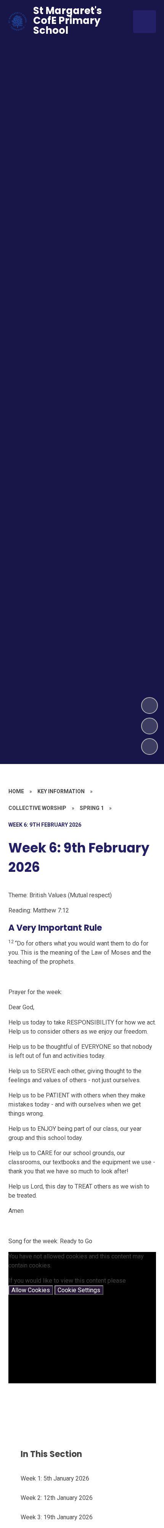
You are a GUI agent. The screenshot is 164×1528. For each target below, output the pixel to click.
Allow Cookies (30, 1290)
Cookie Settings (79, 1290)
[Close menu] (144, 21)
